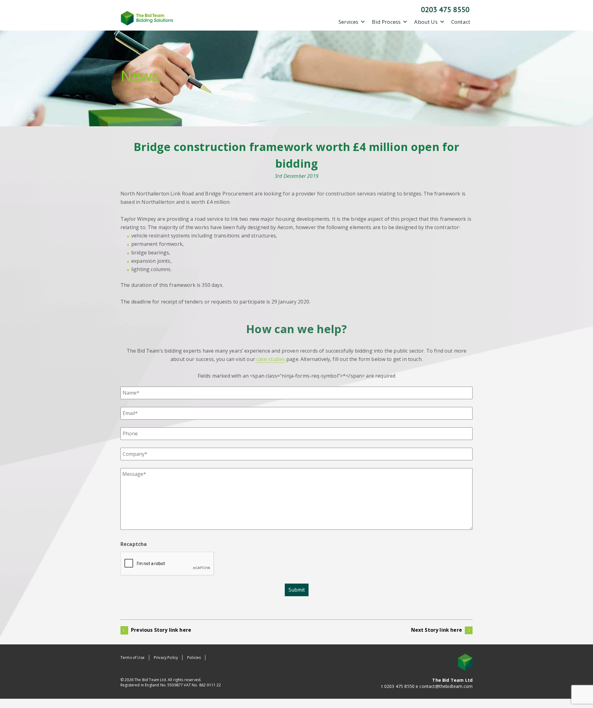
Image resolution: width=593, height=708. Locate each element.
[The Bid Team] (147, 17)
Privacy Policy (166, 657)
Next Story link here (437, 629)
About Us (425, 22)
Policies (194, 657)
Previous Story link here (160, 629)
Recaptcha (133, 544)
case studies (270, 359)
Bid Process (386, 22)
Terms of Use (132, 657)
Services (348, 22)
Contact (460, 22)
